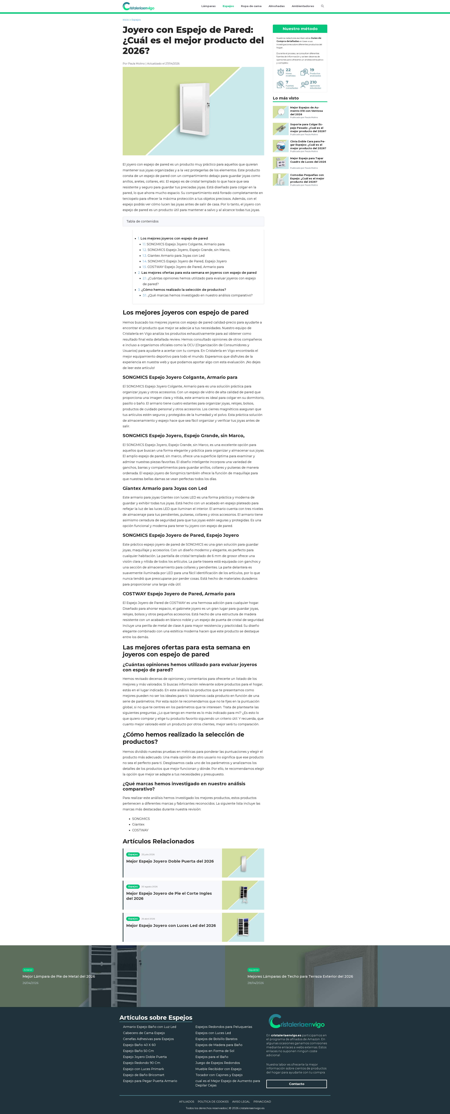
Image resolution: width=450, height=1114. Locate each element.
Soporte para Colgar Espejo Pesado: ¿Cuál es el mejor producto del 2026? (308, 128)
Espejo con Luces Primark (143, 1069)
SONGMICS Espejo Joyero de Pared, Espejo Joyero (185, 261)
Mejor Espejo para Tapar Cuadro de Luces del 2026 (308, 160)
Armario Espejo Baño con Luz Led (149, 1027)
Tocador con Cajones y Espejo (219, 1075)
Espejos (228, 6)
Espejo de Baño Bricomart (143, 1075)
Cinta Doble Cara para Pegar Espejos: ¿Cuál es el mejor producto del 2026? (308, 145)
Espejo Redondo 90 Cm (141, 1063)
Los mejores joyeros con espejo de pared (173, 238)
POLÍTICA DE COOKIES (213, 1101)
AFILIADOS (186, 1101)
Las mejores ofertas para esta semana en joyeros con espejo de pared (197, 273)
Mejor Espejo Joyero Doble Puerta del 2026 (170, 861)
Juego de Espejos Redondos (217, 1063)
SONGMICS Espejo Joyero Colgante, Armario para (184, 244)
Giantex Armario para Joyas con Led (174, 256)
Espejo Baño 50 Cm (138, 1051)
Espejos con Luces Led (213, 1033)
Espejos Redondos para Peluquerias (223, 1027)
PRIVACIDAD (262, 1101)
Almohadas (277, 6)
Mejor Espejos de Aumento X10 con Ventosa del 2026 (306, 111)
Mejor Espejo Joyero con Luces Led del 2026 (171, 925)
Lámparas (208, 6)
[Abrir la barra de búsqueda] (322, 6)
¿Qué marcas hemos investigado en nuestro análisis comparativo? (198, 295)
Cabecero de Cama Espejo (144, 1033)
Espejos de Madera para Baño (218, 1045)
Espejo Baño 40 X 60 (139, 1045)
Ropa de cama (251, 6)
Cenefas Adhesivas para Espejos (148, 1039)
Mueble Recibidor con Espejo (218, 1069)
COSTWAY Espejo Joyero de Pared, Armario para (183, 267)
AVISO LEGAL (241, 1101)
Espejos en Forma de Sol (214, 1051)
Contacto (296, 1084)
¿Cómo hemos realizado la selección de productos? (182, 290)
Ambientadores (303, 6)
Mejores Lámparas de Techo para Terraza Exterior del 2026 (300, 976)
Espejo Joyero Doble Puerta (145, 1057)
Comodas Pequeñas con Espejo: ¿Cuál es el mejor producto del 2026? (307, 178)
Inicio (126, 19)
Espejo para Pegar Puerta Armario (150, 1081)
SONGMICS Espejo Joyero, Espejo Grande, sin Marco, (186, 250)
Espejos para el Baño (211, 1057)
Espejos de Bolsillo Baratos (216, 1039)
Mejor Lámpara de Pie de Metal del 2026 (58, 976)
